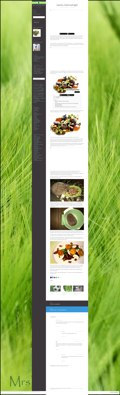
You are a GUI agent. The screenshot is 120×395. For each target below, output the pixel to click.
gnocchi (40, 88)
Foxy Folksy (35, 145)
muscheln (34, 93)
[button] (75, 92)
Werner (74, 202)
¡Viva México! (36, 55)
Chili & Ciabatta (36, 140)
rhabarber (36, 94)
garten (37, 88)
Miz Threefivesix (59, 320)
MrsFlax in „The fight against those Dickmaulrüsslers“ (66, 292)
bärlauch (37, 85)
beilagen (34, 85)
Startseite (35, 10)
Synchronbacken (36, 128)
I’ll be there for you (36, 61)
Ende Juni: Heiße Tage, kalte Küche (39, 56)
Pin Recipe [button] (71, 95)
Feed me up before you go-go (38, 144)
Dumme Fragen (36, 110)
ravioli (34, 94)
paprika (39, 93)
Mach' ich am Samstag (37, 121)
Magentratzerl (36, 147)
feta (38, 87)
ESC (34, 111)
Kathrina (35, 68)
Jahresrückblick (36, 119)
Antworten (58, 326)
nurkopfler (35, 153)
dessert (42, 85)
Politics (35, 124)
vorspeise (38, 99)
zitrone (44, 101)
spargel (34, 96)
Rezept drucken (71, 33)
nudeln (37, 93)
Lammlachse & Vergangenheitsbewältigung (77, 292)
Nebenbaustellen (36, 122)
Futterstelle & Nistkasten (37, 113)
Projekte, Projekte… (37, 156)
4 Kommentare (72, 7)
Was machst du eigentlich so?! (38, 158)
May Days (35, 60)
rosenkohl (41, 94)
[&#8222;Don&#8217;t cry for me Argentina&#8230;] (55, 289)
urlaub (43, 98)
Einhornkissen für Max (70, 145)
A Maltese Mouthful (37, 136)
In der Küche (36, 118)
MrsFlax (35, 70)
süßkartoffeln (41, 96)
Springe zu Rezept (64, 33)
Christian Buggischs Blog (37, 142)
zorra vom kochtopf (37, 69)
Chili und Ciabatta (36, 141)
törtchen (40, 98)
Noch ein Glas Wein (37, 152)
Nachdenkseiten (36, 150)
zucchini (35, 102)
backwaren (40, 84)
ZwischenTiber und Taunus (38, 160)
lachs (39, 91)
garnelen (34, 88)
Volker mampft (36, 157)
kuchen (34, 91)
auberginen (37, 84)
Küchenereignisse (36, 146)
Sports (35, 126)
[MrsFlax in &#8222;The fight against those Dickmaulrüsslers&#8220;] (67, 289)
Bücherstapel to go (37, 108)
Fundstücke (35, 112)
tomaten (36, 98)
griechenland (35, 90)
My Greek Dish (36, 149)
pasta (42, 93)
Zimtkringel (35, 159)
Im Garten (35, 117)
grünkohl (38, 90)
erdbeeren (35, 87)
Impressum (34, 12)
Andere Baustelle (36, 107)
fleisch (42, 87)
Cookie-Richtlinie (25, 393)
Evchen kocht (36, 143)
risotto (39, 94)
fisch (40, 87)
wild (39, 101)
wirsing (42, 101)
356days (35, 135)
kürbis (36, 91)
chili (39, 85)
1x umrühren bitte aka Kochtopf (38, 134)
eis (33, 87)
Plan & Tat (35, 123)
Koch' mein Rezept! (37, 120)
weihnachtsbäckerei (36, 101)
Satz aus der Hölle (36, 125)
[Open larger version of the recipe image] (67, 84)
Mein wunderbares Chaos (37, 148)
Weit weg (35, 129)
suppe (38, 96)
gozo (43, 88)
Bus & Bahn (35, 109)
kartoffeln (41, 90)
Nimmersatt (35, 151)
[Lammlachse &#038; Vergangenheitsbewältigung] (78, 289)
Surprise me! (36, 127)
